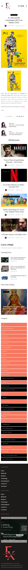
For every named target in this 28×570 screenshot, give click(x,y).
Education (5, 343)
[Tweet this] (18, 116)
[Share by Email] (23, 116)
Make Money (6, 374)
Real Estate (6, 401)
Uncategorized (6, 447)
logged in (10, 248)
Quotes (4, 397)
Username (5, 451)
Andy (6, 539)
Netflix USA (14, 14)
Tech (3, 420)
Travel (4, 436)
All (3, 324)
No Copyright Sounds (8, 389)
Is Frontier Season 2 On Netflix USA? (14, 234)
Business (5, 336)
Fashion (4, 351)
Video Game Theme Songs (9, 455)
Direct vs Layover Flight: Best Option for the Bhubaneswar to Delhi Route (18, 268)
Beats (4, 332)
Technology (6, 424)
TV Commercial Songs (8, 439)
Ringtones (5, 405)
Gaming (4, 355)
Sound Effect (6, 412)
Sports (4, 416)
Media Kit (3, 473)
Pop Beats (5, 393)
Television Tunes (15, 196)
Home (2, 470)
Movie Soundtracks (8, 378)
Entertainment (6, 347)
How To (4, 366)
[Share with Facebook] (16, 116)
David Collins (11, 25)
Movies (4, 382)
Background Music (8, 328)
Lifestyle (5, 370)
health (4, 359)
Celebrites (5, 339)
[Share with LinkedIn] (19, 116)
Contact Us (4, 483)
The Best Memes (7, 432)
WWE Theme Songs (7, 459)
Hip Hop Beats (6, 362)
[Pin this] (21, 116)
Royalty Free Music (8, 409)
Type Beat (5, 443)
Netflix (23, 106)
